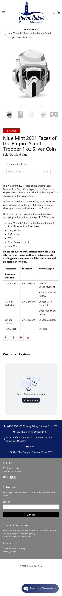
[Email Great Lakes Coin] (4, 477)
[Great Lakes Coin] (30, 13)
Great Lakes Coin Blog (14, 548)
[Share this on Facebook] (13, 338)
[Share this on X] (6, 338)
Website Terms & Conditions (17, 536)
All (36, 29)
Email (6, 501)
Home (27, 29)
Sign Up (31, 514)
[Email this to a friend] (28, 338)
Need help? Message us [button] (43, 588)
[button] (40, 588)
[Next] (40, 106)
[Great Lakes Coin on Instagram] (11, 477)
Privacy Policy (9, 551)
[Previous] (22, 106)
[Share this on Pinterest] (21, 338)
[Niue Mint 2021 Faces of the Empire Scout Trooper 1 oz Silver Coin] (31, 73)
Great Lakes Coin (34, 566)
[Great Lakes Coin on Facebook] (7, 477)
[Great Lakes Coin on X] (14, 477)
